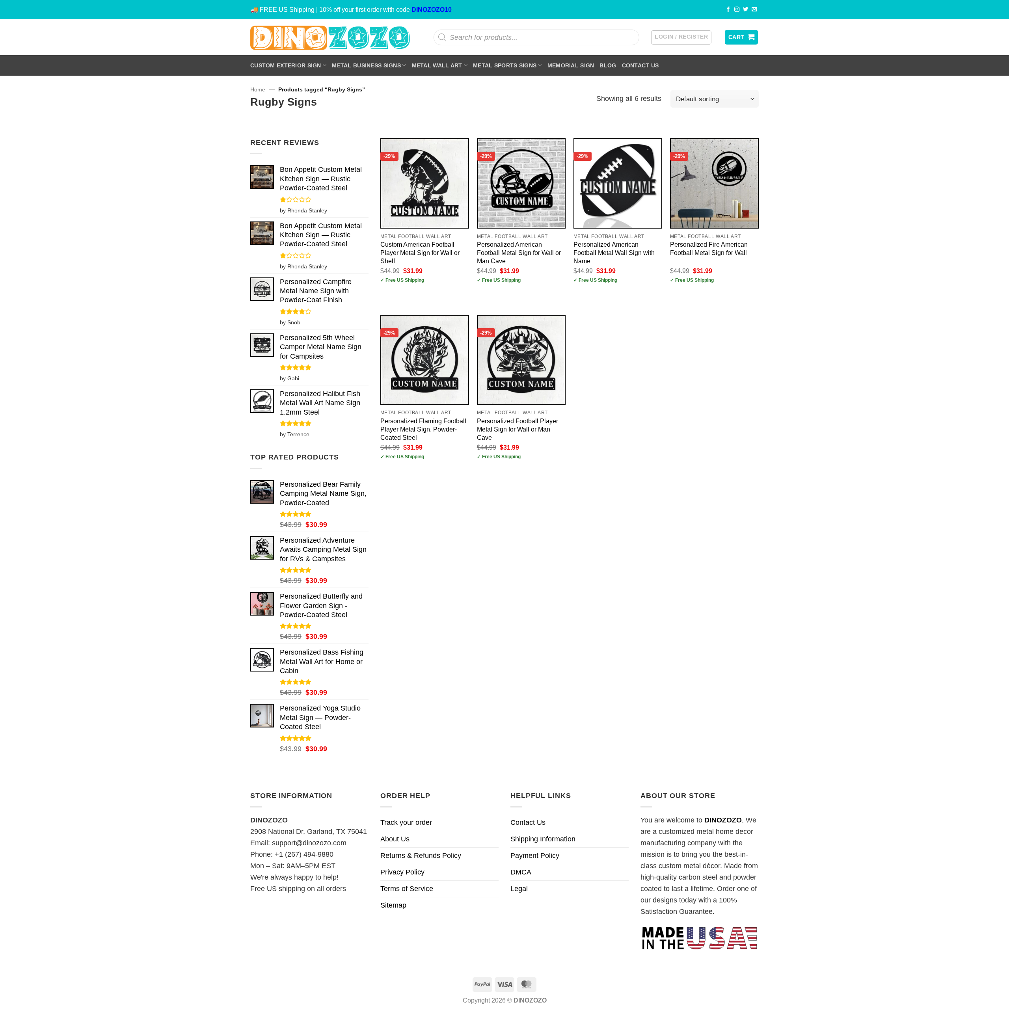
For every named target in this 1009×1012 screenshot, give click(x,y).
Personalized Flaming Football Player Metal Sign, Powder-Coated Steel (423, 429)
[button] (681, 37)
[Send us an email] (754, 10)
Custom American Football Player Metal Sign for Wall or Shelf (420, 252)
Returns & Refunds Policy (420, 855)
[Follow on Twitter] (745, 10)
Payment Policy (534, 855)
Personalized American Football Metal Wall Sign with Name (614, 252)
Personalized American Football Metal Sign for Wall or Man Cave (519, 252)
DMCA (520, 872)
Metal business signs (366, 65)
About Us (395, 839)
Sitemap (393, 905)
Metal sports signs (504, 65)
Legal (519, 889)
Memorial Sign (570, 65)
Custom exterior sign (285, 65)
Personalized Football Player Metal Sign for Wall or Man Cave (517, 429)
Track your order (406, 822)
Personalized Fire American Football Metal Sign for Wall (709, 248)
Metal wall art (437, 65)
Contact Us (640, 65)
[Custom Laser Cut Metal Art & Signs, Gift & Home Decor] (330, 37)
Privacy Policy (402, 872)
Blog (607, 65)
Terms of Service (406, 889)
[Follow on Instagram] (737, 10)
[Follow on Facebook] (728, 10)
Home (257, 90)
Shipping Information (542, 839)
